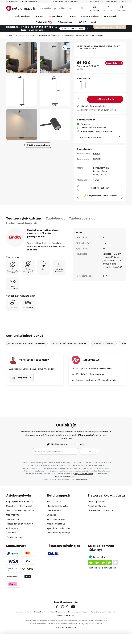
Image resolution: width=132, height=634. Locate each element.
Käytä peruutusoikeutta (19, 501)
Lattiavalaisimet (44, 35)
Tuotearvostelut (82, 218)
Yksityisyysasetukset (24, 612)
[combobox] (61, 8)
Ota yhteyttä (12, 514)
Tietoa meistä (54, 501)
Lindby (96, 153)
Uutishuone (64, 528)
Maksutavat (12, 528)
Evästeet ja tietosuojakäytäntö (84, 612)
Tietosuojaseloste (96, 501)
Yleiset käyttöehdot (98, 506)
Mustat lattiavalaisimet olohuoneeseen (69, 343)
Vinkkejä (65, 532)
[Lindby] (15, 237)
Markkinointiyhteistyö (58, 506)
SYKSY (72, 28)
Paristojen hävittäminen (106, 612)
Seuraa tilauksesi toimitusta (20, 510)
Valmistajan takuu (15, 537)
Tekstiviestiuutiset (56, 519)
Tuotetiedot (55, 218)
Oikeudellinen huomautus (100, 510)
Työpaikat (52, 528)
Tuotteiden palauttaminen (19, 523)
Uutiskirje (51, 514)
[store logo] (20, 8)
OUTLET (82, 22)
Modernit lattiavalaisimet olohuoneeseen (26, 343)
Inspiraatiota (53, 532)
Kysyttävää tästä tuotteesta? (102, 195)
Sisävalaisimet (30, 35)
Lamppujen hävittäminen (67, 616)
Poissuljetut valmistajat (79, 479)
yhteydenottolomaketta (83, 474)
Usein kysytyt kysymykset (19, 506)
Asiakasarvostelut (56, 523)
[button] (21, 91)
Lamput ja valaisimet (14, 35)
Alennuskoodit (54, 510)
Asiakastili (11, 532)
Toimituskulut (13, 519)
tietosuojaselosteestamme (65, 476)
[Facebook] (58, 606)
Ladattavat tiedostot (23, 223)
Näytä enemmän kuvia (38, 145)
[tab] (24, 218)
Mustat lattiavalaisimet (104, 343)
